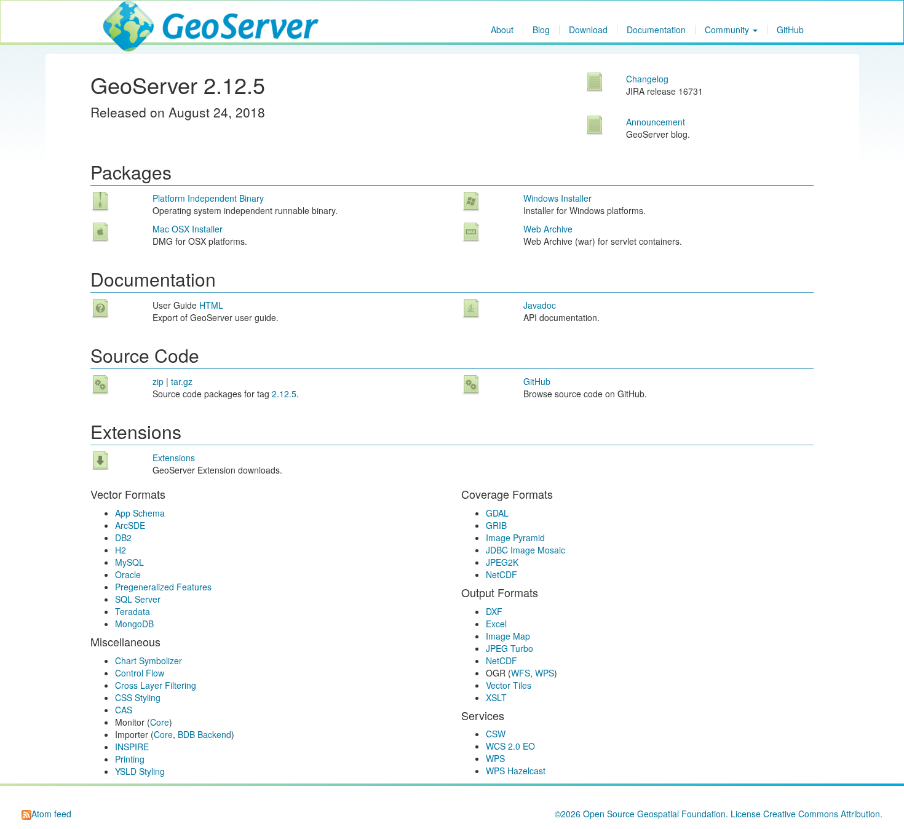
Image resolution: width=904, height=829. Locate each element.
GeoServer (140, 16)
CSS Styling (138, 697)
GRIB (496, 525)
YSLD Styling (140, 771)
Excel (496, 623)
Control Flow (139, 673)
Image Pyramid (515, 537)
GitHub (790, 29)
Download (588, 29)
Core (159, 722)
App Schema (140, 513)
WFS (520, 673)
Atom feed (51, 813)
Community (728, 29)
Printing (130, 759)
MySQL (129, 562)
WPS (544, 673)
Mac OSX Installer (188, 229)
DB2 (123, 537)
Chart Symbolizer (148, 660)
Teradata (132, 611)
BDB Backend (204, 734)
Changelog (647, 79)
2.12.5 (284, 393)
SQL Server (138, 599)
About (502, 29)
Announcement (655, 122)
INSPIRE (132, 746)
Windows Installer (557, 198)
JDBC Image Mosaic (525, 550)
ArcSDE (130, 525)
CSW (496, 734)
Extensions (174, 457)
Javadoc (539, 305)
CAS (123, 710)
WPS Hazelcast (515, 770)
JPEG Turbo (509, 648)
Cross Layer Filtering (155, 685)
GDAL (497, 513)
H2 (120, 550)
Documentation (656, 29)
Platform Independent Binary (208, 198)
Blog (541, 29)
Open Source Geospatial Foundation (654, 813)
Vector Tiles (508, 685)
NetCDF (501, 574)
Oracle (128, 574)
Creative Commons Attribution (821, 813)
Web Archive (548, 229)
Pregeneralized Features (163, 587)
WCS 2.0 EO (510, 746)
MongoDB (134, 623)
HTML (211, 305)
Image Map (508, 636)
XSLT (496, 697)
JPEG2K (502, 562)
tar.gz (181, 381)
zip (158, 381)
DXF (494, 611)
